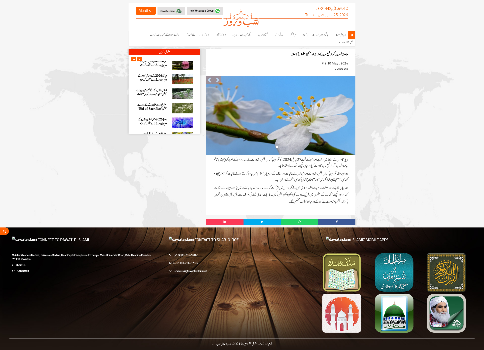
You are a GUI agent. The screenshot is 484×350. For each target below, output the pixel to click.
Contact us (23, 271)
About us (20, 265)
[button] (133, 59)
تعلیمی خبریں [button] (263, 35)
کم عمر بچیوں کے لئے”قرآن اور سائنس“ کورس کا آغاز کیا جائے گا (154, 123)
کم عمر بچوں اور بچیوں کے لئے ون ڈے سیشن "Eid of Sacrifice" (152, 94)
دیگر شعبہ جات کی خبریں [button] (242, 35)
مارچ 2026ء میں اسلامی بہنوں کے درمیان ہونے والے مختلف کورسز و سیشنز (152, 111)
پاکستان (305, 35)
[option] (164, 66)
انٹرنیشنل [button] (293, 35)
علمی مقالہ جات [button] (347, 42)
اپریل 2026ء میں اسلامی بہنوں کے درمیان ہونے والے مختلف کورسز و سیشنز (152, 67)
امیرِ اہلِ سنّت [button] (341, 35)
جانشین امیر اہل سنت (320, 35)
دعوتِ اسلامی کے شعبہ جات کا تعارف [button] (164, 35)
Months (145, 10)
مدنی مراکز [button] (279, 35)
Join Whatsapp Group (202, 10)
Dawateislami (168, 11)
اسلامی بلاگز (204, 35)
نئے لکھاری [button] (190, 35)
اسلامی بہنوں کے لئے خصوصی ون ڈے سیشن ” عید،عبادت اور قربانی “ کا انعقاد (151, 80)
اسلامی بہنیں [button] (221, 35)
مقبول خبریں (164, 52)
